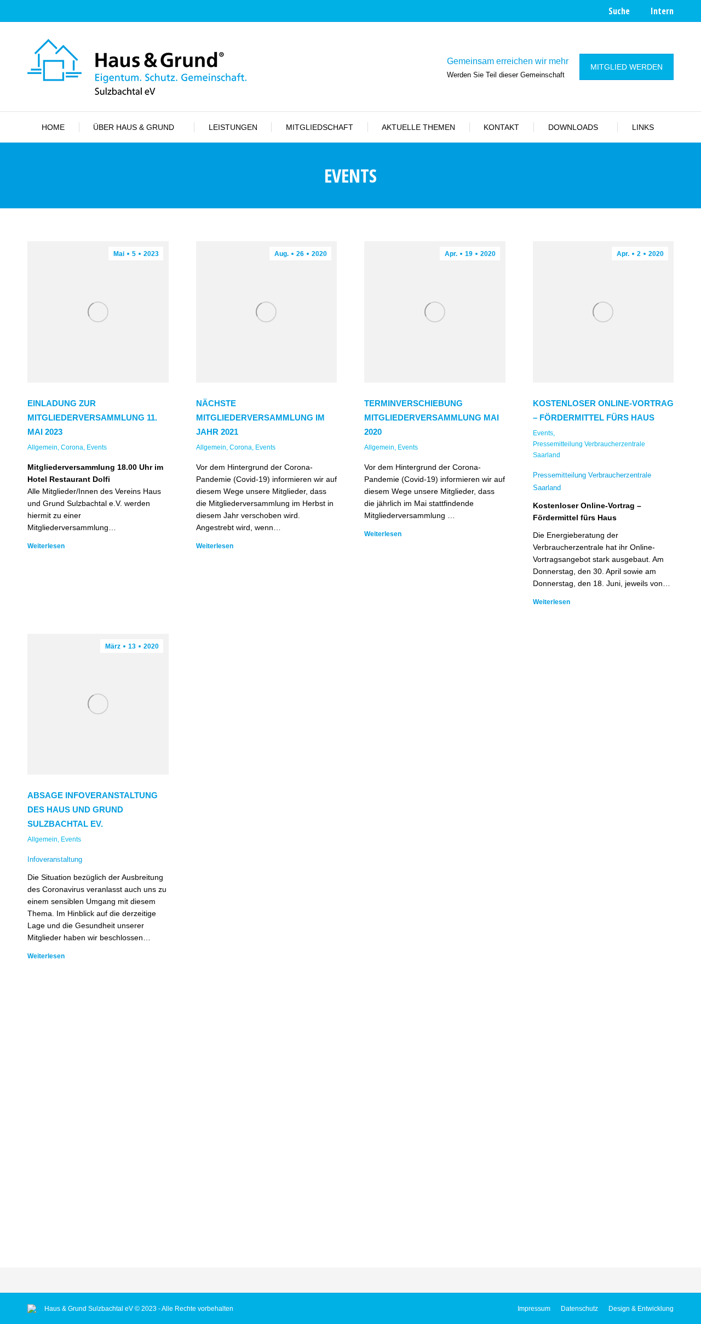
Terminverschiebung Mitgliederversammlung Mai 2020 (431, 417)
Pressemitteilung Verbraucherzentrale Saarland (589, 449)
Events (97, 447)
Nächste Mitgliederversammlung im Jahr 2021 (260, 417)
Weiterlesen (46, 546)
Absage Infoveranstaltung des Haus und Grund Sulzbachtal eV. (92, 809)
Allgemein (42, 447)
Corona (72, 447)
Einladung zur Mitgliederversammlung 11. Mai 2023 (92, 417)
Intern (662, 11)
